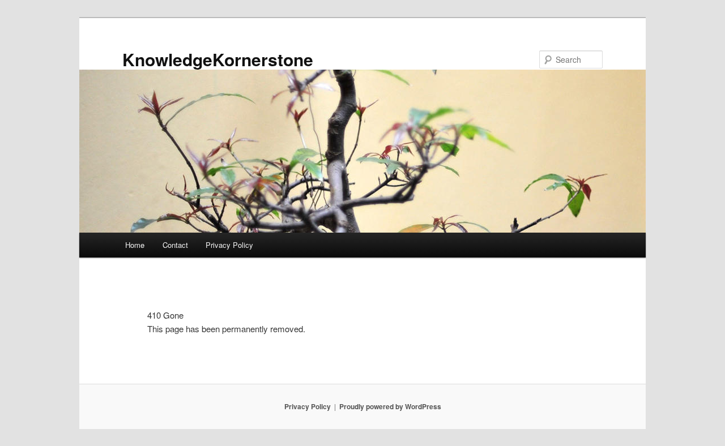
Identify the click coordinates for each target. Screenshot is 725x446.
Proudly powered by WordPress (390, 406)
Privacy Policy (229, 244)
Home (134, 244)
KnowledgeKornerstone (217, 59)
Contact (175, 244)
